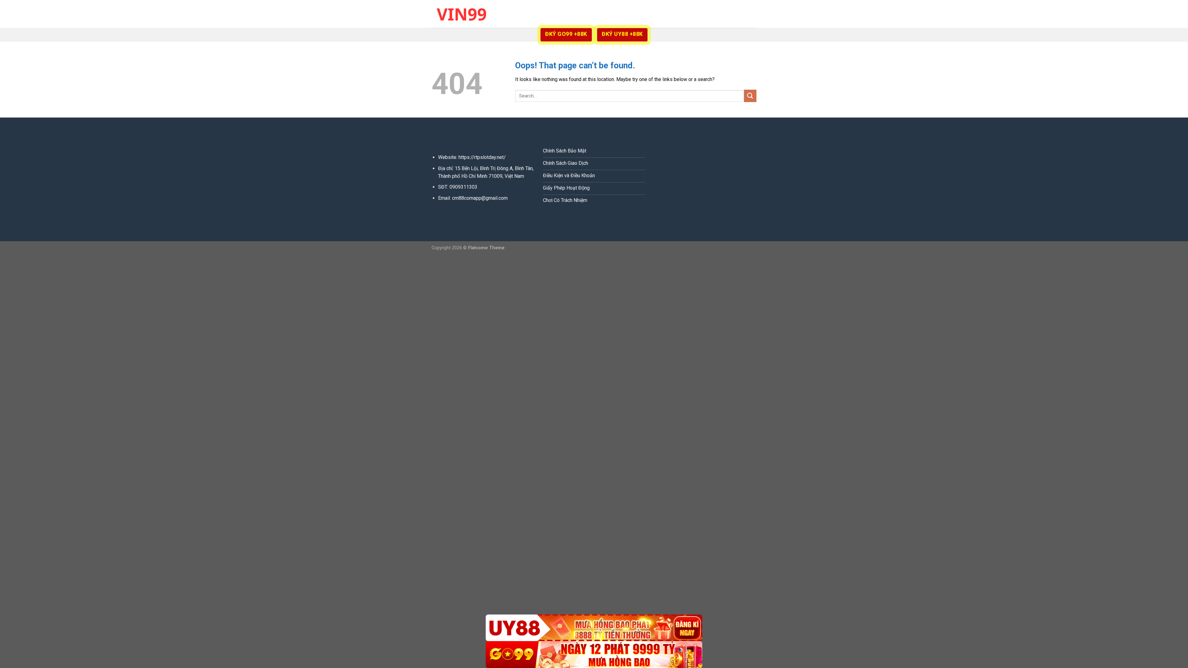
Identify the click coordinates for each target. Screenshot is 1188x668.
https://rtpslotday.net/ (482, 157)
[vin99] (462, 13)
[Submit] (750, 96)
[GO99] (594, 654)
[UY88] (594, 627)
